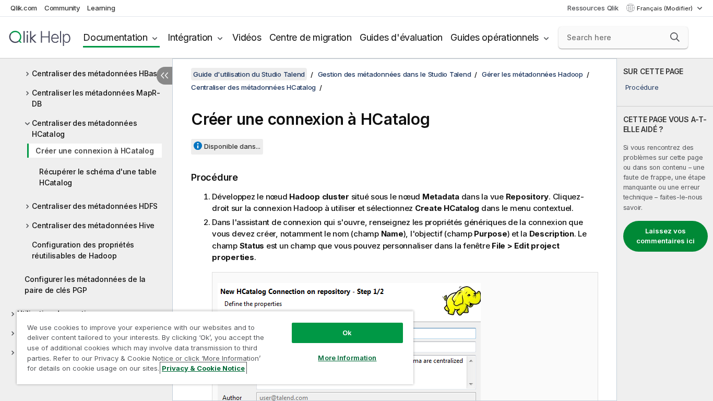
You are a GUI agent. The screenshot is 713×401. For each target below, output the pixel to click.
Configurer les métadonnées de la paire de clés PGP (85, 284)
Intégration (190, 37)
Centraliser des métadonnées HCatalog (84, 128)
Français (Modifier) (665, 8)
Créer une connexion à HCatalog (94, 150)
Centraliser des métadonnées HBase (97, 73)
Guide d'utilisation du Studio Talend (249, 74)
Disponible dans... (232, 146)
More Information (347, 357)
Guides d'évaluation (401, 37)
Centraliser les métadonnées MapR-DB (96, 98)
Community (62, 8)
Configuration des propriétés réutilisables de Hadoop (83, 250)
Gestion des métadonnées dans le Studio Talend (394, 74)
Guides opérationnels (494, 37)
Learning (101, 8)
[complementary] (665, 229)
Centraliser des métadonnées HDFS (95, 206)
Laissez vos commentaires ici (665, 236)
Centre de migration (310, 37)
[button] (675, 37)
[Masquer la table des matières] (164, 76)
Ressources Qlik (592, 8)
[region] (215, 347)
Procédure (642, 87)
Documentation (115, 37)
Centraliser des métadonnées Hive (93, 225)
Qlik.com (23, 8)
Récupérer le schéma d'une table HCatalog (97, 177)
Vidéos (247, 37)
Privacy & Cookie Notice (203, 368)
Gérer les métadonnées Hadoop (532, 74)
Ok (347, 332)
